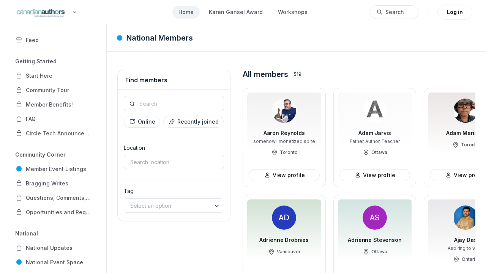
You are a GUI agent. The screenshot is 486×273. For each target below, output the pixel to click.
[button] (53, 75)
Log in (455, 12)
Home (186, 12)
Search (394, 12)
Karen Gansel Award (236, 12)
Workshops (293, 12)
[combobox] (174, 162)
